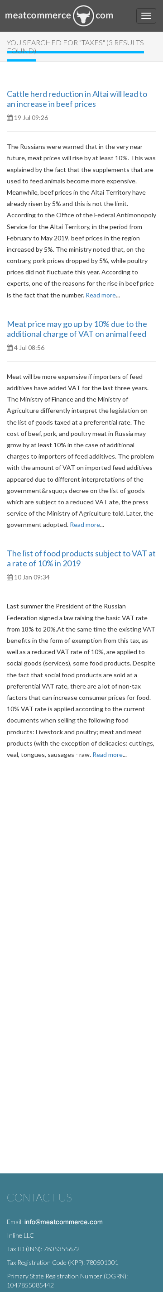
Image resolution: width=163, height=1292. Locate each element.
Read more (101, 295)
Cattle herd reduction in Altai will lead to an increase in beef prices (77, 99)
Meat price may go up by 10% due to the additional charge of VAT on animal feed (77, 329)
